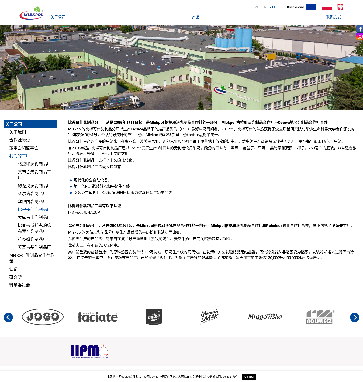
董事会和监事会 (23, 148)
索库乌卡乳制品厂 (34, 217)
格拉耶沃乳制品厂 (34, 163)
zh (272, 7)
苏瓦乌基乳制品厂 (34, 247)
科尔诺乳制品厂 (32, 193)
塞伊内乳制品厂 (32, 201)
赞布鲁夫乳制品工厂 (34, 174)
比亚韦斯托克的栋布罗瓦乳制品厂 (34, 228)
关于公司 (58, 17)
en (264, 7)
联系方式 (333, 17)
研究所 (15, 277)
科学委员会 (19, 285)
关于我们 (17, 132)
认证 (13, 269)
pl (256, 7)
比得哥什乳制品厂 (34, 209)
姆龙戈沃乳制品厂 (34, 185)
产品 (196, 17)
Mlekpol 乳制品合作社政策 (32, 258)
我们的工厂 (19, 156)
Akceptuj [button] (249, 376)
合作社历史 (19, 140)
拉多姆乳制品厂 (32, 239)
